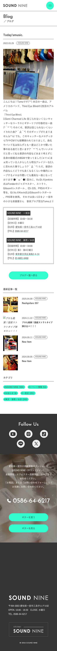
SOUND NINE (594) (14, 387)
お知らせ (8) (11, 393)
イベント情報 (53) (38, 387)
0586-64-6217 (21, 231)
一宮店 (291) (28, 393)
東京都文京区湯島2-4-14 (27, 254)
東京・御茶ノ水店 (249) (16, 399)
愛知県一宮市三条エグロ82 (28, 227)
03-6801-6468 (21, 258)
